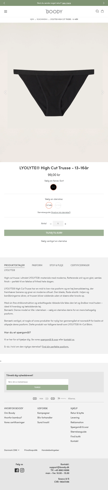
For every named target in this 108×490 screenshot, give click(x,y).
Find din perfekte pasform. (55, 346)
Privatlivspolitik (30, 450)
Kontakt (74, 441)
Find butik (76, 436)
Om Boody (9, 412)
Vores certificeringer (14, 422)
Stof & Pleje (56, 265)
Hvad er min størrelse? (60, 212)
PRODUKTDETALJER (14, 265)
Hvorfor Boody (13, 408)
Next (103, 3)
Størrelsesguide (78, 431)
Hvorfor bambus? (13, 417)
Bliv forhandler (44, 417)
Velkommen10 (42, 19)
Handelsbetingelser (50, 450)
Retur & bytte (77, 412)
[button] (102, 11)
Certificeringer (80, 265)
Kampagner (43, 412)
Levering (75, 417)
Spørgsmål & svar (80, 427)
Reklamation (77, 422)
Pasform (37, 265)
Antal (44, 223)
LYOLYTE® (9, 270)
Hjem (32, 19)
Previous (4, 3)
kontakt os (69, 339)
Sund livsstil (43, 422)
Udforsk (42, 408)
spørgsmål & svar (49, 339)
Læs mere (66, 3)
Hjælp (74, 408)
